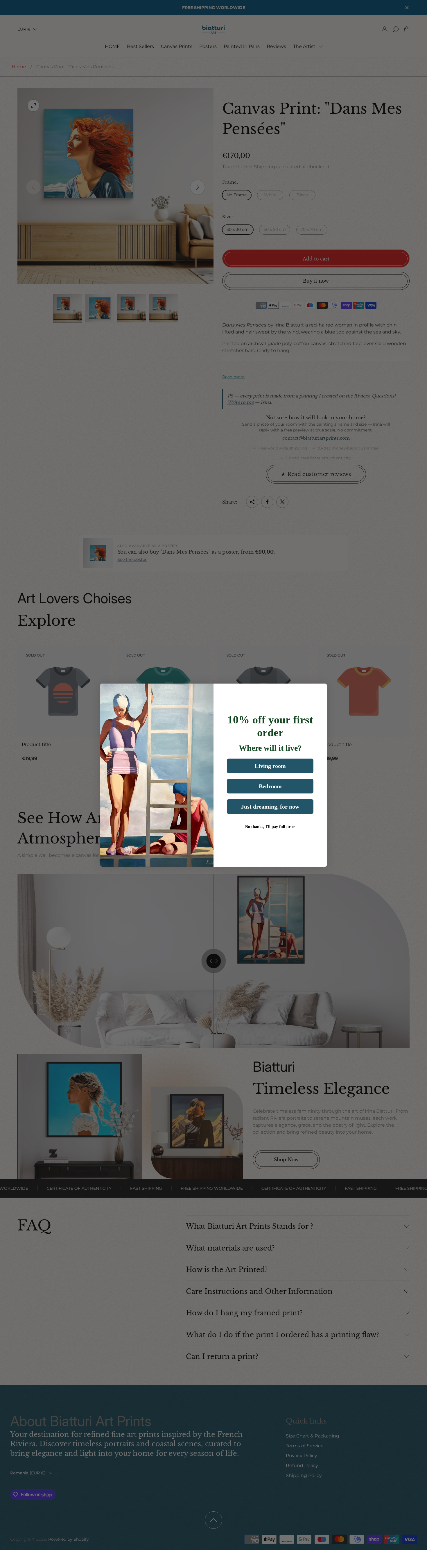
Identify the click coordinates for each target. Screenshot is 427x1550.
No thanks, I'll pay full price (270, 827)
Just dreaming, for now (270, 806)
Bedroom (270, 786)
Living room (270, 766)
